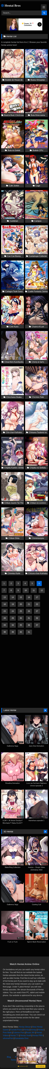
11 (34, 590)
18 (5, 604)
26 (29, 611)
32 (37, 618)
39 (13, 632)
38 (5, 632)
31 (29, 618)
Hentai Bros (12, 5)
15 (21, 597)
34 (13, 625)
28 (5, 618)
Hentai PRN (37, 1035)
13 (5, 597)
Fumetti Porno (16, 1030)
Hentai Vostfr (25, 1035)
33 (5, 625)
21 (29, 604)
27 (37, 611)
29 (13, 618)
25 (21, 611)
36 (29, 625)
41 (29, 632)
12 (42, 590)
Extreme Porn (18, 1033)
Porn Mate (7, 1033)
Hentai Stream (25, 1027)
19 (13, 604)
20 (21, 604)
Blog (9, 1057)
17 (37, 597)
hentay (33, 1030)
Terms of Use (16, 1060)
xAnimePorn (8, 1038)
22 (37, 604)
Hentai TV (14, 1035)
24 (13, 611)
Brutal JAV (30, 1033)
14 (13, 597)
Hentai (26, 1030)
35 (21, 625)
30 (21, 618)
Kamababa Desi (21, 1038)
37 (37, 625)
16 (29, 597)
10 (26, 590)
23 (5, 611)
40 (21, 632)
